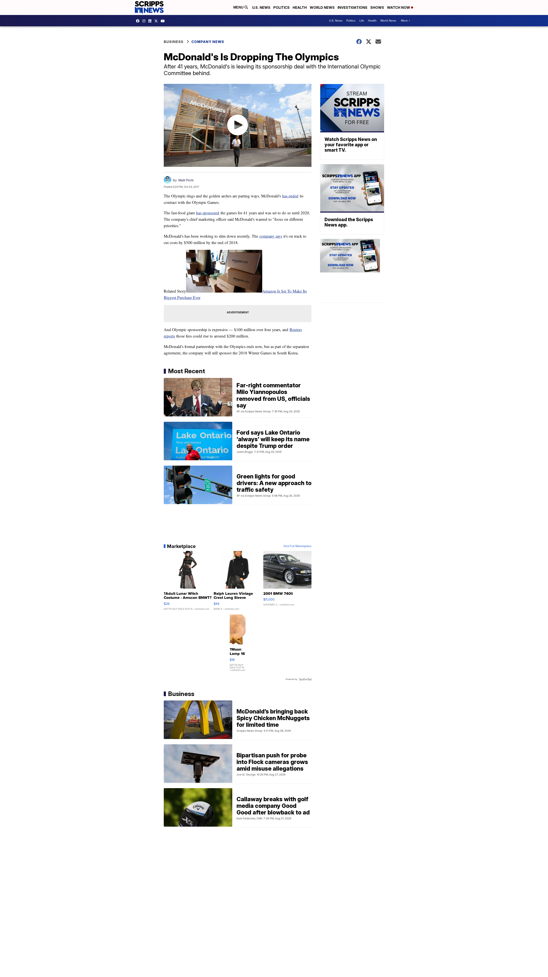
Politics (281, 7)
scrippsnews (138, 21)
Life (361, 20)
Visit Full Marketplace (297, 546)
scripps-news (150, 21)
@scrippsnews (164, 21)
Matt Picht (186, 180)
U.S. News (261, 7)
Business (173, 42)
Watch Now (399, 7)
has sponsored (207, 212)
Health (300, 7)
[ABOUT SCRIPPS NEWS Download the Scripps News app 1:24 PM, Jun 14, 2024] (352, 271)
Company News (207, 42)
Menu (238, 7)
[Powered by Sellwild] (305, 679)
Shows (377, 7)
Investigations (352, 7)
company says (270, 236)
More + (405, 20)
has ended (290, 195)
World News (322, 7)
